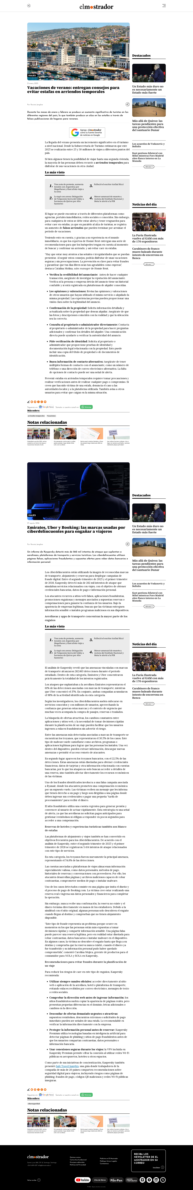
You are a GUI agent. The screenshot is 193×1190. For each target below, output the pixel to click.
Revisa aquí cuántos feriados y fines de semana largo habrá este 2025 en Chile (92, 443)
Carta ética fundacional (78, 1159)
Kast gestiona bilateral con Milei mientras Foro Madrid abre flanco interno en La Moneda (148, 157)
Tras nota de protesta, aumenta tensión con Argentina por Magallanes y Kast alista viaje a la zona (69, 188)
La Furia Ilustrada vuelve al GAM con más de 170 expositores (148, 238)
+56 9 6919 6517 (32, 1165)
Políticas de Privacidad (78, 1164)
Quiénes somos (75, 1157)
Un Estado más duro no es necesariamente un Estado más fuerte (148, 89)
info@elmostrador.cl (44, 1165)
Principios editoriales (77, 1162)
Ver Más (148, 167)
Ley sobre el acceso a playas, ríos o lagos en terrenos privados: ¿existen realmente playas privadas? (118, 443)
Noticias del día (144, 204)
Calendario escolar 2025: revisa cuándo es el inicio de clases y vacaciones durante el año (36, 443)
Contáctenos (104, 1163)
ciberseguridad (34, 1104)
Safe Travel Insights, (67, 1066)
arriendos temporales (36, 416)
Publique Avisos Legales (108, 1161)
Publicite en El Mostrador (109, 1158)
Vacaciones (51, 416)
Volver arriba (31, 1180)
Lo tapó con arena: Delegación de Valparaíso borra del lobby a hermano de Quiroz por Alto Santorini (69, 200)
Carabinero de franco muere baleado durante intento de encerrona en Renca (147, 253)
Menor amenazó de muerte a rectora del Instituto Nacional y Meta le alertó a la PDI (109, 199)
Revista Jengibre (37, 104)
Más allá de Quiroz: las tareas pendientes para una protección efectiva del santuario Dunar (148, 125)
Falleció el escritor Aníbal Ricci (109, 184)
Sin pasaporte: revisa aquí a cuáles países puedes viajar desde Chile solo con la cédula (64, 443)
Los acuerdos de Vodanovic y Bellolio (148, 145)
